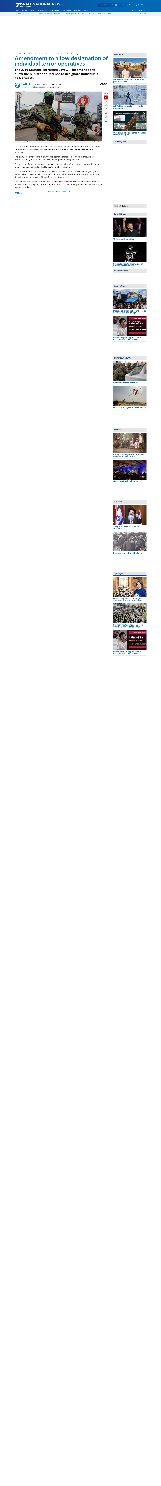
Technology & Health (72, 14)
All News (25, 10)
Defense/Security (35, 54)
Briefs (33, 10)
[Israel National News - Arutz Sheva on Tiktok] (144, 10)
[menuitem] (17, 10)
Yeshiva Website (88, 14)
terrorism (26, 87)
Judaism (26, 14)
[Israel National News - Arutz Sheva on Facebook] (133, 10)
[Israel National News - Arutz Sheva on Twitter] (129, 10)
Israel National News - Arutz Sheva (33, 6)
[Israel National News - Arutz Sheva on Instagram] (137, 10)
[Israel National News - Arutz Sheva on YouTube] (141, 10)
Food (33, 14)
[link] (130, 80)
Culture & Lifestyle (45, 14)
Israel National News (21, 54)
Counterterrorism (53, 87)
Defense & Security (80, 10)
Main (17, 10)
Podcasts (57, 14)
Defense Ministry (38, 87)
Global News (54, 10)
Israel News (42, 10)
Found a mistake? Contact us (58, 191)
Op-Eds (18, 14)
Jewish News (66, 10)
